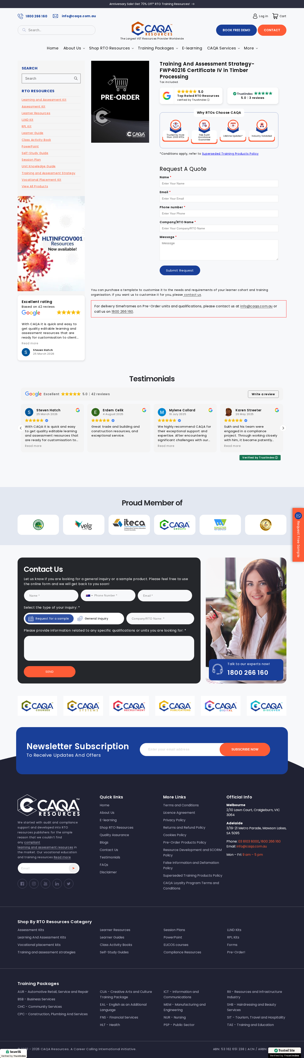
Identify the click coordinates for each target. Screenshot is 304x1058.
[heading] (111, 518)
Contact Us (111, 571)
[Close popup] (228, 493)
